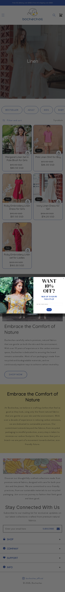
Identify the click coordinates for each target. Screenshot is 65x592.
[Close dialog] (63, 278)
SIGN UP (49, 309)
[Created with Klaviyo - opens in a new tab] (32, 314)
